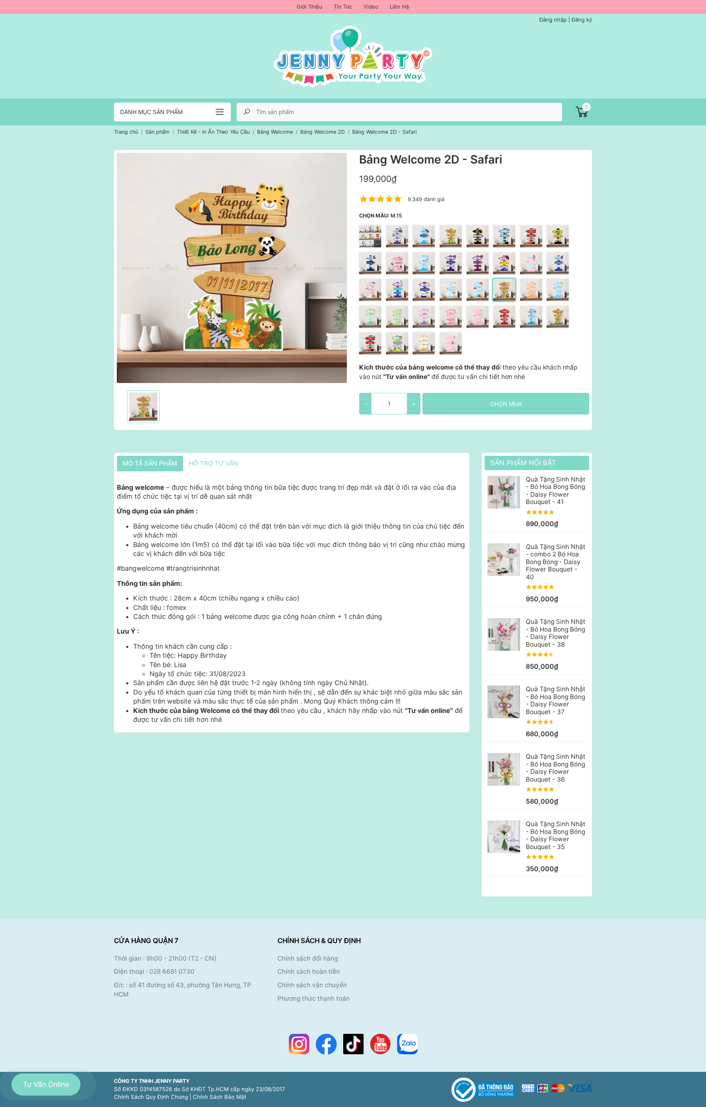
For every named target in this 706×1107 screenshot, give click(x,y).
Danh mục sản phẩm (151, 111)
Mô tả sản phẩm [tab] (150, 463)
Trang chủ (126, 132)
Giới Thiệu (309, 6)
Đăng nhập (553, 19)
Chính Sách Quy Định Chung (151, 1097)
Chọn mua (506, 403)
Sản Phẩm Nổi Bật (523, 463)
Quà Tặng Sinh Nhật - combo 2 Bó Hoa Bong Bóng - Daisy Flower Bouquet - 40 (555, 562)
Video (371, 6)
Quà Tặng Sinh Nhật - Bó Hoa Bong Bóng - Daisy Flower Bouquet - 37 (555, 700)
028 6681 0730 (171, 971)
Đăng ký (582, 19)
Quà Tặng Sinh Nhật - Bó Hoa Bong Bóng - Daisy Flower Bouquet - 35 (555, 835)
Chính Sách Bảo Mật (219, 1097)
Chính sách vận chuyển (312, 985)
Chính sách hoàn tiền (308, 971)
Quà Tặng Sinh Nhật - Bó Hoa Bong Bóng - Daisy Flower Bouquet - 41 (555, 490)
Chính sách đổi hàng (307, 958)
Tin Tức (343, 6)
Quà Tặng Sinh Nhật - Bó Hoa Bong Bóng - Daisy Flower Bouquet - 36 (555, 768)
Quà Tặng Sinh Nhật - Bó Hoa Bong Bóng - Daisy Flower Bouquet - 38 (555, 633)
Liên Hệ (399, 6)
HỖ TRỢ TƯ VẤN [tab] (213, 463)
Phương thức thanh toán (313, 998)
